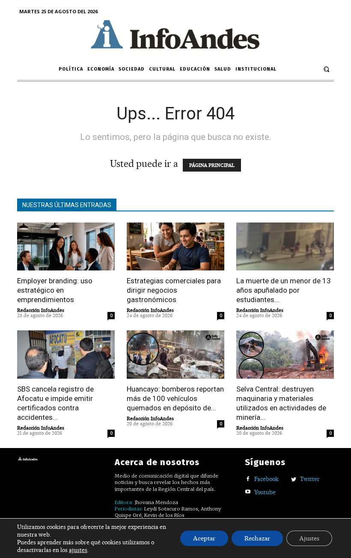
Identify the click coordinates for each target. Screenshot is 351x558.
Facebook (266, 478)
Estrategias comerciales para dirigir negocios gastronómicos (174, 290)
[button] (326, 69)
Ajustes (309, 538)
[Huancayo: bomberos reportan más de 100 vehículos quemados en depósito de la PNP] (175, 354)
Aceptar (204, 538)
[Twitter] (293, 479)
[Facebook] (248, 479)
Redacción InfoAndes (40, 310)
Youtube (265, 492)
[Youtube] (248, 492)
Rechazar (257, 538)
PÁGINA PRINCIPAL (212, 165)
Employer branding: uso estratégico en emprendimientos (54, 290)
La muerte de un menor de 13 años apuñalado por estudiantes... (283, 290)
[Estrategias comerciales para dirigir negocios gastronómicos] (175, 247)
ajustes (78, 549)
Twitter (310, 478)
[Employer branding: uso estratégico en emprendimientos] (66, 247)
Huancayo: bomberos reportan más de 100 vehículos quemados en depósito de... (175, 398)
